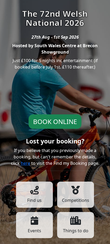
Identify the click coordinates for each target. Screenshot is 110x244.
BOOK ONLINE (55, 121)
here (25, 163)
